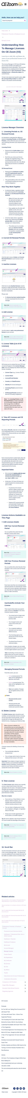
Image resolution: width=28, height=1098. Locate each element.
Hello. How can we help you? (13, 17)
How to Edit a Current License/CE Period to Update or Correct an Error (12, 554)
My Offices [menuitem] (6, 969)
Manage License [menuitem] (8, 951)
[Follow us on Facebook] (14, 1088)
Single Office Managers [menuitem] (8, 985)
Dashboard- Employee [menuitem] (10, 942)
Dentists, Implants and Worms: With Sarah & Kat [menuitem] (13, 1045)
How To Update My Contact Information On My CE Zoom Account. (13, 921)
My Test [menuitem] (6, 966)
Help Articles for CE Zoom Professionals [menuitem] (14, 976)
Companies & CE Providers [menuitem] (9, 982)
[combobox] (13, 20)
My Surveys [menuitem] (7, 963)
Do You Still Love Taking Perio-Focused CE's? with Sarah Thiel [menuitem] (13, 1011)
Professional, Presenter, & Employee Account (13, 34)
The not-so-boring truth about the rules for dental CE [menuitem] (13, 1070)
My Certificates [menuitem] (8, 960)
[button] (25, 926)
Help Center (5, 30)
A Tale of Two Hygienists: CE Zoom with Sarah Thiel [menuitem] (13, 1036)
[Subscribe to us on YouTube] (24, 1088)
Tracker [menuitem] (6, 972)
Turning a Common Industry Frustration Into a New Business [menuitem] (12, 1049)
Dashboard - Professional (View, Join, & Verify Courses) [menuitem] (14, 935)
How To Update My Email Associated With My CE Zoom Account (13, 911)
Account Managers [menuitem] (9, 948)
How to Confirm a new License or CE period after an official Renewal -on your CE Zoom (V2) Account (13, 900)
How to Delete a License (16, 772)
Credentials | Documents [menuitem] (10, 979)
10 (20, 86)
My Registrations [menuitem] (8, 957)
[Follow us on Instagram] (17, 1088)
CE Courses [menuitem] (4, 1000)
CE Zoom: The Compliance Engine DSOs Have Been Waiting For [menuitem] (13, 1059)
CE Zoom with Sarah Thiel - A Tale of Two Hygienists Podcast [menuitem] (12, 1016)
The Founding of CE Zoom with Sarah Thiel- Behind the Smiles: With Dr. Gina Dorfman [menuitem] (12, 1021)
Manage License (6, 40)
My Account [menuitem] (7, 945)
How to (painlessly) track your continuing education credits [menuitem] (11, 1064)
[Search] (25, 20)
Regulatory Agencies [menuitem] (7, 991)
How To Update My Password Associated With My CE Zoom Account (14, 916)
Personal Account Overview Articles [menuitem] (13, 931)
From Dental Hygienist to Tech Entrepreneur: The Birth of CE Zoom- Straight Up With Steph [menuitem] (13, 1031)
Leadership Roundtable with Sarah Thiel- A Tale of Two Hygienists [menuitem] (13, 1026)
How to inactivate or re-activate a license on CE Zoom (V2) (14, 906)
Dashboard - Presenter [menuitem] (10, 939)
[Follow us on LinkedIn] (21, 1088)
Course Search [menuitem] (8, 954)
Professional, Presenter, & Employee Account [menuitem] (11, 927)
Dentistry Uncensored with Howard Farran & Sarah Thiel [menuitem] (12, 1041)
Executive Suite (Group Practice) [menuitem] (10, 988)
